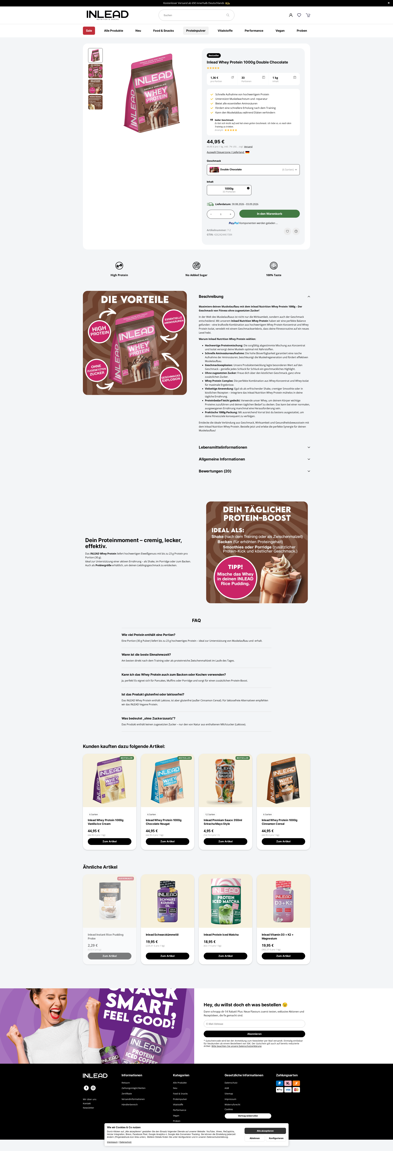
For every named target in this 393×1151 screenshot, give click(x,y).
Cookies (229, 1109)
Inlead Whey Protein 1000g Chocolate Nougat (163, 822)
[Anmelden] (291, 15)
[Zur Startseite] (121, 15)
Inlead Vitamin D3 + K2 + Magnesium (278, 936)
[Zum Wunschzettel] (299, 15)
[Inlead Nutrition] (100, 1076)
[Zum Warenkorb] (308, 15)
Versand (248, 146)
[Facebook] (86, 1088)
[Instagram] (93, 1088)
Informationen (132, 1075)
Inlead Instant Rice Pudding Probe (105, 936)
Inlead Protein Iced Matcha (221, 934)
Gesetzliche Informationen (244, 1075)
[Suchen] (229, 15)
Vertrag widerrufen (248, 1116)
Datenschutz (125, 1141)
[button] (95, 55)
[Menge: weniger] (211, 214)
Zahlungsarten (287, 1075)
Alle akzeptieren (265, 1131)
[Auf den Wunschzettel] (287, 231)
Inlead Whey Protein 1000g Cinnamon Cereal (279, 822)
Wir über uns (89, 1099)
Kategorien (181, 1075)
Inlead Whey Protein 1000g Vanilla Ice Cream (105, 822)
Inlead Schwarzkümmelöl (162, 934)
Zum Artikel (110, 841)
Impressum (112, 1141)
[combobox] (253, 169)
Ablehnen (255, 1138)
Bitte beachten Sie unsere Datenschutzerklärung (237, 1046)
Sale (89, 30)
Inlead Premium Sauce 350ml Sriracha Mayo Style (223, 822)
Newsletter (88, 1107)
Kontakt (87, 1103)
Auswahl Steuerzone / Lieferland (226, 152)
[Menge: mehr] (230, 214)
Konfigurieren (276, 1138)
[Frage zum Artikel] (296, 231)
